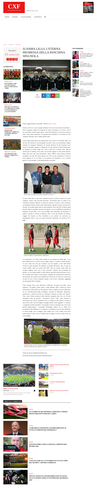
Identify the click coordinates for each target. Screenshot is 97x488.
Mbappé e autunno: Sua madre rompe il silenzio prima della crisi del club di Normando (86, 93)
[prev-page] (73, 100)
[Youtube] (16, 59)
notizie (18, 44)
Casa (4, 44)
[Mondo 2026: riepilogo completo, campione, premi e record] (12, 121)
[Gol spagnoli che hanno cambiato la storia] (12, 144)
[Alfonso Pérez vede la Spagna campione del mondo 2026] (15, 444)
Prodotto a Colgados (87, 4)
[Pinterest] (53, 95)
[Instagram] (10, 59)
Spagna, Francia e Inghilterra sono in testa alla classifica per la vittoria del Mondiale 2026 (48, 478)
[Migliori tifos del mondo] (19, 375)
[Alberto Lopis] (7, 54)
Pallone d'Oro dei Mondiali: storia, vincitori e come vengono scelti (88, 9)
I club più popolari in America (56, 373)
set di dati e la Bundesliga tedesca (57, 381)
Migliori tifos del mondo (10, 389)
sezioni (11, 44)
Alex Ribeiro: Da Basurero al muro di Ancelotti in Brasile (86, 65)
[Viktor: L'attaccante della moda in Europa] (75, 83)
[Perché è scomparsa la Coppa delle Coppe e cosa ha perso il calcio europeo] (12, 98)
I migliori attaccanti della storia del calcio (59, 390)
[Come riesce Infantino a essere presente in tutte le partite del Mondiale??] (15, 428)
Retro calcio (8, 81)
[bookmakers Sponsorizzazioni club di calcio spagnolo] (43, 367)
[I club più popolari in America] (43, 375)
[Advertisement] (48, 30)
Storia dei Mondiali (10, 128)
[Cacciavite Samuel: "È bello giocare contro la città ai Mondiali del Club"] (75, 55)
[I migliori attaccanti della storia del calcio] (43, 393)
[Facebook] (8, 59)
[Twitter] (13, 59)
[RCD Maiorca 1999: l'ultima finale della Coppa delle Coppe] (12, 74)
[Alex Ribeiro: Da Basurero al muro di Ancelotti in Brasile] (75, 64)
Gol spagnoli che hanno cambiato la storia (11, 155)
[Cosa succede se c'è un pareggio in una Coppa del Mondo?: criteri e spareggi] (15, 461)
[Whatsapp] (57, 95)
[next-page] (76, 100)
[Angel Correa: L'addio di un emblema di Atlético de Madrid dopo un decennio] (75, 74)
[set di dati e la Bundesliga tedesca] (43, 384)
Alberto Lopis (14, 55)
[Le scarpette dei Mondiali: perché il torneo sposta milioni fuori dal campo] (15, 412)
